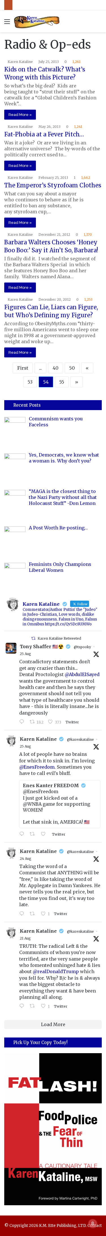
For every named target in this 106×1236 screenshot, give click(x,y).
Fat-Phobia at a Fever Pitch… (44, 134)
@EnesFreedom (37, 767)
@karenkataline (80, 739)
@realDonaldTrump (56, 971)
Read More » (20, 114)
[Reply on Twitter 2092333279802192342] (23, 834)
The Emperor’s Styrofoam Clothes (52, 185)
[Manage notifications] (92, 1223)
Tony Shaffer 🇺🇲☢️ (42, 646)
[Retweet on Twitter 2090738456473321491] (34, 1006)
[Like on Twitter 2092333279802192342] (45, 834)
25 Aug (25, 654)
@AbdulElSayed (82, 674)
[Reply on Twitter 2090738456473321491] (23, 1006)
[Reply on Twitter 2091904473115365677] (23, 914)
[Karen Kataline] (36, 21)
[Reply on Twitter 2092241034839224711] (23, 722)
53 (30, 382)
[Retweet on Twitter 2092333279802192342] (34, 834)
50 (72, 368)
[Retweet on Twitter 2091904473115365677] (34, 914)
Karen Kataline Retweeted (59, 638)
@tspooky (82, 647)
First (22, 368)
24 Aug (25, 858)
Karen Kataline (20, 62)
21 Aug (25, 938)
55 (61, 382)
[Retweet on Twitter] (33, 638)
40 (56, 368)
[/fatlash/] (53, 1129)
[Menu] (7, 23)
